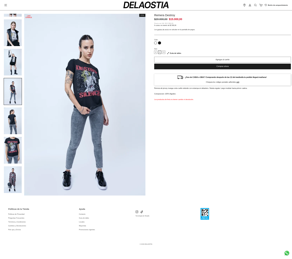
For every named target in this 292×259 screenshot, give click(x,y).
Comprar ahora (222, 66)
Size (155, 49)
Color (156, 39)
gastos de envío (163, 29)
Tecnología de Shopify (142, 216)
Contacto (82, 214)
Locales (82, 222)
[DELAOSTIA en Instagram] (137, 211)
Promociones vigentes (87, 230)
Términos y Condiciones (17, 222)
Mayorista (82, 226)
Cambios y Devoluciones (17, 226)
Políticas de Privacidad (16, 214)
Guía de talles (84, 218)
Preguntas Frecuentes (16, 218)
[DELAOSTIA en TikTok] (141, 211)
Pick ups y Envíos (14, 230)
